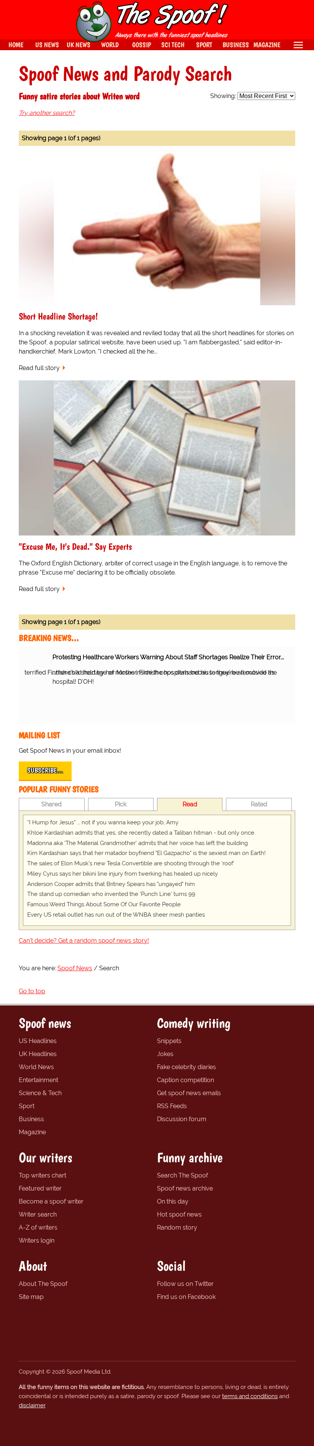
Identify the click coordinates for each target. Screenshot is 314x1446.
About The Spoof (43, 1283)
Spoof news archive (185, 1188)
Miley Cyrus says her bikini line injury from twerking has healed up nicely (122, 873)
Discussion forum (181, 1119)
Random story (177, 1227)
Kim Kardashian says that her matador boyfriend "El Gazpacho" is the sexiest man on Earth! (146, 853)
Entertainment (38, 1080)
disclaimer (32, 1405)
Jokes (165, 1054)
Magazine (32, 1132)
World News (36, 1067)
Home (15, 45)
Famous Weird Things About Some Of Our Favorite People (104, 904)
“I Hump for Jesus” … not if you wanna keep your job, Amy (102, 822)
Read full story (39, 368)
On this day (172, 1201)
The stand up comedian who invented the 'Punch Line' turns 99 (111, 894)
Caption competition (185, 1080)
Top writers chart (42, 1175)
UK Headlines (38, 1054)
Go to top (32, 991)
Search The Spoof (182, 1175)
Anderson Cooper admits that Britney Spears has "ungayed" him (111, 884)
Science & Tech (40, 1093)
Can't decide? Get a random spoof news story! (84, 940)
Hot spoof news (179, 1214)
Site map (31, 1296)
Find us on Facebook (186, 1296)
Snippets (169, 1041)
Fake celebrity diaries (186, 1067)
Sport (26, 1106)
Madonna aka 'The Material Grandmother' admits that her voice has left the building (137, 843)
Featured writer (40, 1188)
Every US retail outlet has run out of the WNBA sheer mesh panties (116, 914)
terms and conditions (250, 1396)
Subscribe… (45, 770)
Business (31, 1119)
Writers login (36, 1240)
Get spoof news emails (189, 1093)
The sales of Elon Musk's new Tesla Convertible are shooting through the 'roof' (130, 863)
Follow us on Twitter (185, 1283)
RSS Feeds (172, 1106)
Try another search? (47, 112)
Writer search (38, 1214)
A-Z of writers (38, 1227)
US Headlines (38, 1041)
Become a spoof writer (51, 1201)
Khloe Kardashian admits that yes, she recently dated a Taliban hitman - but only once (140, 832)
